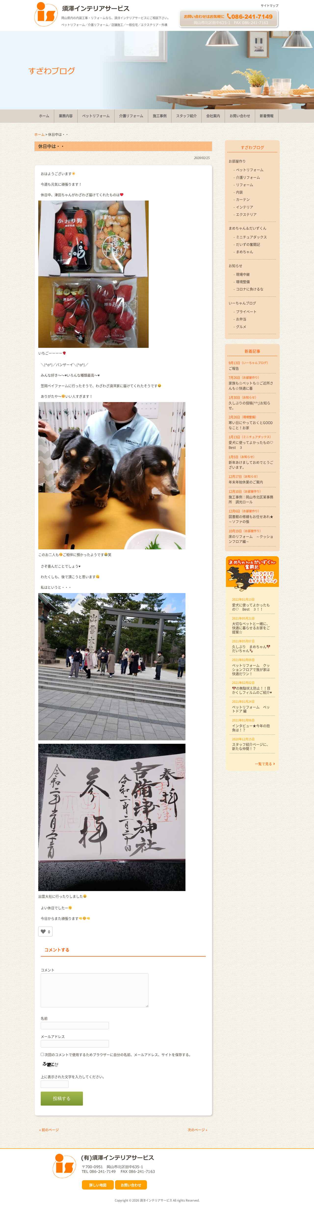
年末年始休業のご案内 (246, 481)
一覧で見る (263, 763)
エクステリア (246, 214)
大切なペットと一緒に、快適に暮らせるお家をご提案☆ (251, 627)
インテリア (244, 206)
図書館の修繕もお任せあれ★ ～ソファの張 (252, 519)
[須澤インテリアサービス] (46, 25)
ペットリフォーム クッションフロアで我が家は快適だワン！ (251, 669)
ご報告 (234, 368)
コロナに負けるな (249, 288)
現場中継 (243, 274)
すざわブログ (252, 147)
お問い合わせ (131, 1184)
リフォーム (244, 184)
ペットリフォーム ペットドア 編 (251, 709)
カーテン (243, 199)
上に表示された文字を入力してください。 (73, 1076)
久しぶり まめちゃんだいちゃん (249, 648)
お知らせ (235, 265)
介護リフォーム (248, 177)
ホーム (39, 134)
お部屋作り (237, 161)
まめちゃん (244, 251)
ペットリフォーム (249, 169)
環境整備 (243, 281)
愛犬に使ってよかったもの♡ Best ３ (252, 445)
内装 (239, 192)
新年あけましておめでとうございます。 (251, 465)
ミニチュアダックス (251, 236)
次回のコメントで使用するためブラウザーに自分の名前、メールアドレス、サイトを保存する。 (118, 1054)
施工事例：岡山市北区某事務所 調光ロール (251, 499)
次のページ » (197, 1129)
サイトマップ (269, 5)
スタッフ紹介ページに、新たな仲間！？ (251, 746)
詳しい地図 (97, 1184)
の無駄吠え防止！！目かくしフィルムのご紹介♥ (252, 690)
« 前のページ (49, 1129)
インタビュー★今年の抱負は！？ (251, 727)
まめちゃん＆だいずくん (247, 228)
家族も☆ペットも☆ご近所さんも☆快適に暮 (251, 385)
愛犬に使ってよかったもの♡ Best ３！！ (251, 606)
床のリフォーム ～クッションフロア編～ (251, 539)
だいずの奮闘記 (248, 244)
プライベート (246, 311)
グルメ (241, 326)
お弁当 (241, 318)
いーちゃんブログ (242, 302)
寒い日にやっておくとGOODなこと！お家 (251, 425)
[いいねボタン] (43, 931)
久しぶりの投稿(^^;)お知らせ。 (249, 405)
